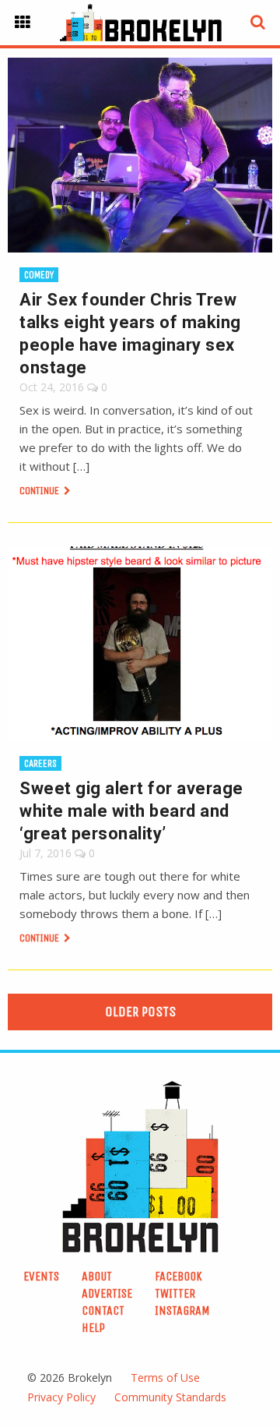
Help (93, 1327)
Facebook (178, 1276)
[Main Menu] (22, 22)
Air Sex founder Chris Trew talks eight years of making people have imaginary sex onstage (130, 333)
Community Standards (170, 1397)
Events (41, 1276)
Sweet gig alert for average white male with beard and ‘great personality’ (131, 811)
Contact (103, 1310)
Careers (40, 763)
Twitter (175, 1293)
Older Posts (140, 1011)
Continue (40, 490)
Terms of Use (165, 1377)
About (97, 1276)
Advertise (107, 1293)
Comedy (39, 275)
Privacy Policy (61, 1397)
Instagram (182, 1310)
